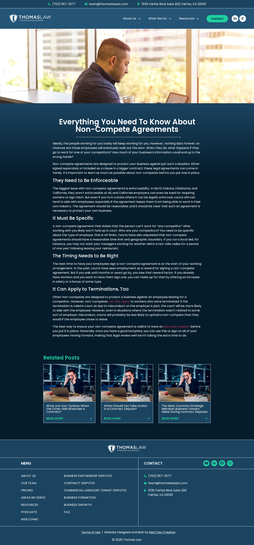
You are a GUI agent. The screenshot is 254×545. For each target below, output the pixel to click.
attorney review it (177, 326)
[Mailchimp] (242, 18)
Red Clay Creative (162, 532)
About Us (129, 18)
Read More (54, 418)
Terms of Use (90, 532)
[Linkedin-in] (235, 18)
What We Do (157, 18)
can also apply (119, 301)
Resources (186, 18)
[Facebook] (222, 463)
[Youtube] (206, 463)
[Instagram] (230, 463)
